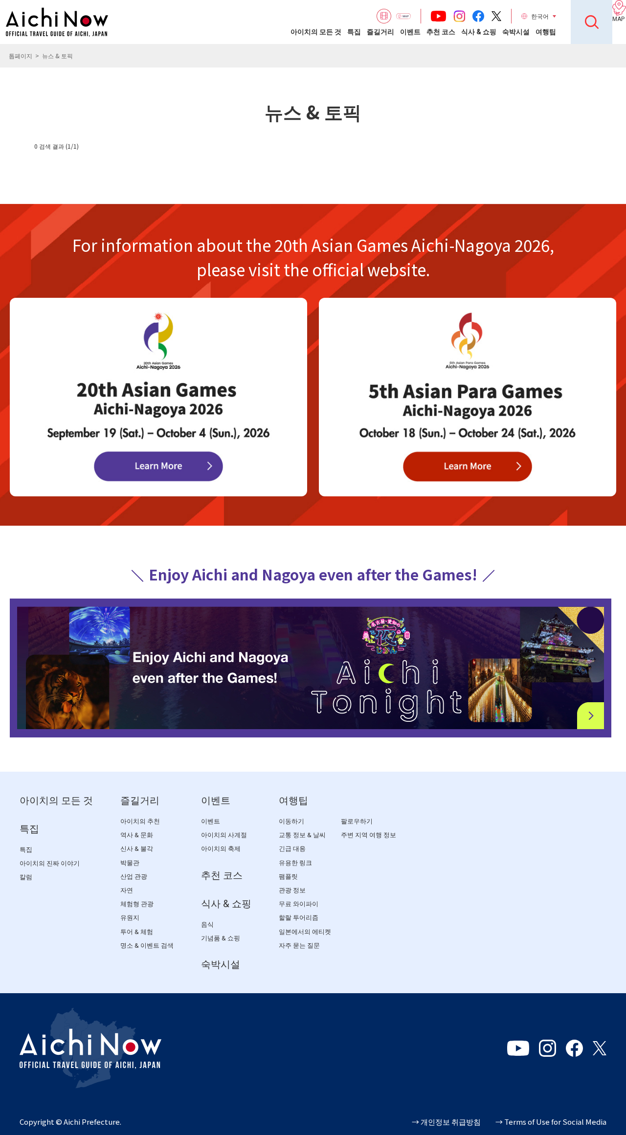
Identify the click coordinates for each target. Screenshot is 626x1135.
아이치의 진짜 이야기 (50, 863)
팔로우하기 (357, 821)
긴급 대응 (292, 848)
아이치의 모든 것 (316, 32)
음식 (207, 924)
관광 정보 (292, 890)
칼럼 (26, 877)
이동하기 (291, 821)
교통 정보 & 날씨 (302, 835)
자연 (126, 890)
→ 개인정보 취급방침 (446, 1121)
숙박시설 (516, 32)
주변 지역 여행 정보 (368, 835)
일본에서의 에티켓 (305, 931)
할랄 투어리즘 (298, 917)
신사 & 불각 (136, 848)
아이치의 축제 (221, 848)
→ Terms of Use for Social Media (550, 1121)
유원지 (129, 917)
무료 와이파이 (298, 904)
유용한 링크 (295, 863)
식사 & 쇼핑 (478, 32)
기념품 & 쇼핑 (220, 938)
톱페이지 (20, 55)
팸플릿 (288, 876)
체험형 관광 (137, 904)
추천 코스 (440, 32)
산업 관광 (133, 876)
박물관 (129, 863)
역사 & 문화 (136, 835)
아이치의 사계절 (224, 835)
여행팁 (546, 32)
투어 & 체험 (136, 931)
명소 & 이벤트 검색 (147, 945)
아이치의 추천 (140, 821)
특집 (354, 32)
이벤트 (410, 32)
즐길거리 (380, 32)
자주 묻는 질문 (299, 945)
